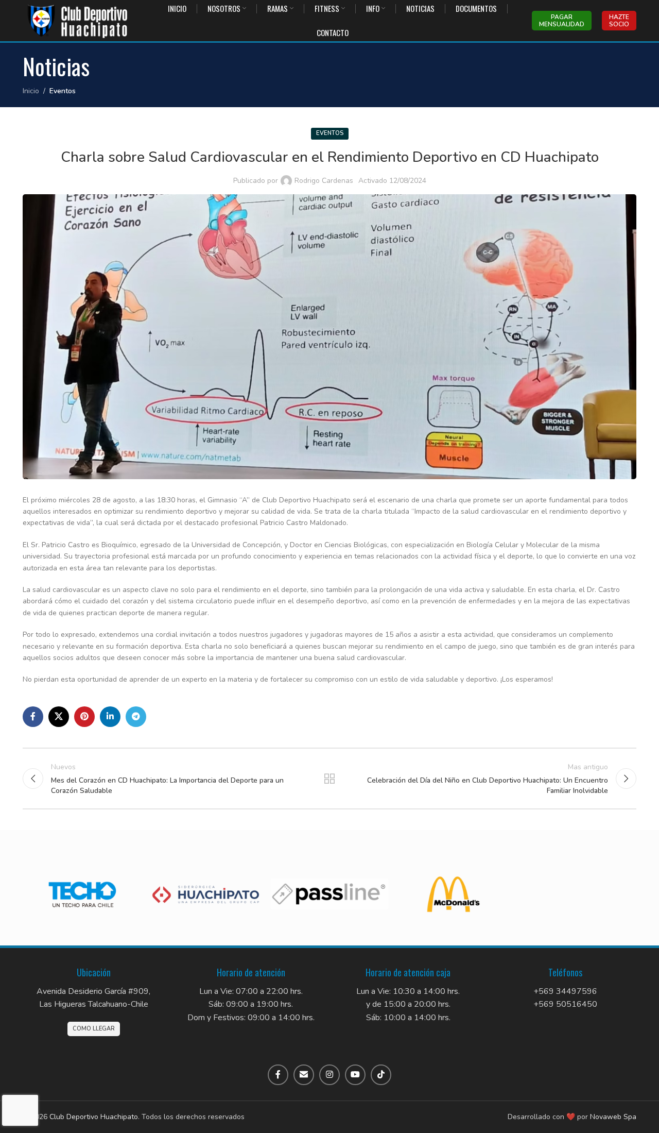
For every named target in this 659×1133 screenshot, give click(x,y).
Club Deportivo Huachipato (93, 1117)
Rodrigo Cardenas (323, 180)
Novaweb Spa (613, 1117)
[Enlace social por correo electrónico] (303, 1074)
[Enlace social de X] (58, 716)
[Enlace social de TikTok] (381, 1074)
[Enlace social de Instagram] (329, 1074)
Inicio (31, 91)
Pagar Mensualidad (561, 20)
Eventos (62, 91)
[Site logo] (78, 20)
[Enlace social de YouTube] (355, 1074)
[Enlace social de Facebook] (33, 716)
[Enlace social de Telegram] (136, 716)
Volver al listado (330, 778)
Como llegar (94, 1029)
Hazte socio (619, 20)
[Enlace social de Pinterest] (84, 716)
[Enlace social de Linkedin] (110, 716)
